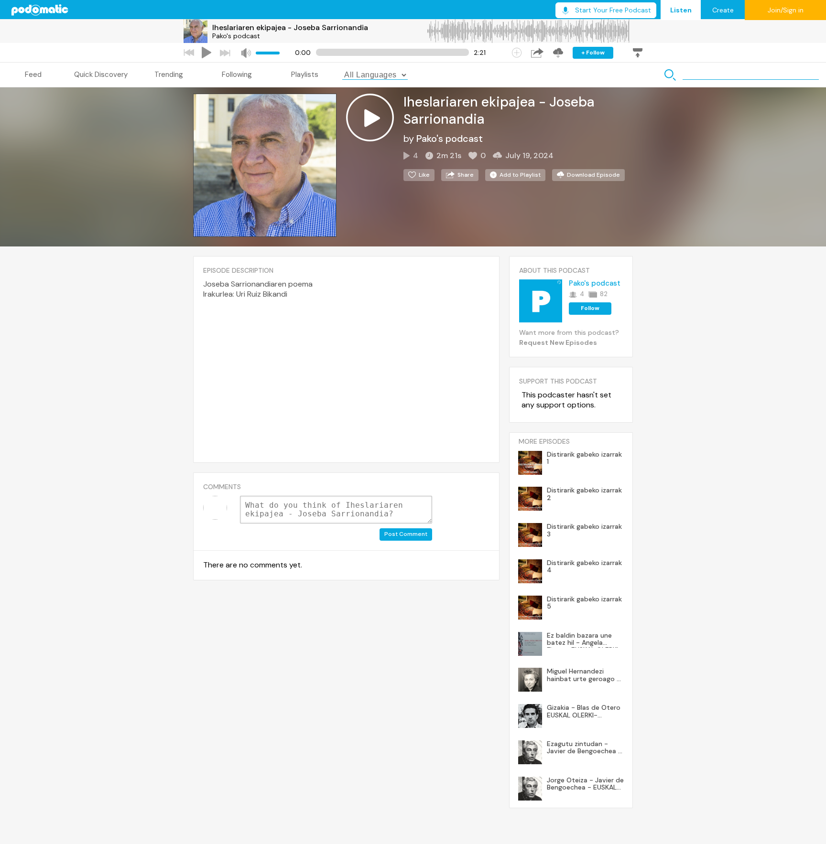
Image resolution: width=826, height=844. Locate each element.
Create (723, 10)
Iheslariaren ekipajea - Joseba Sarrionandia (290, 27)
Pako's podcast (236, 36)
